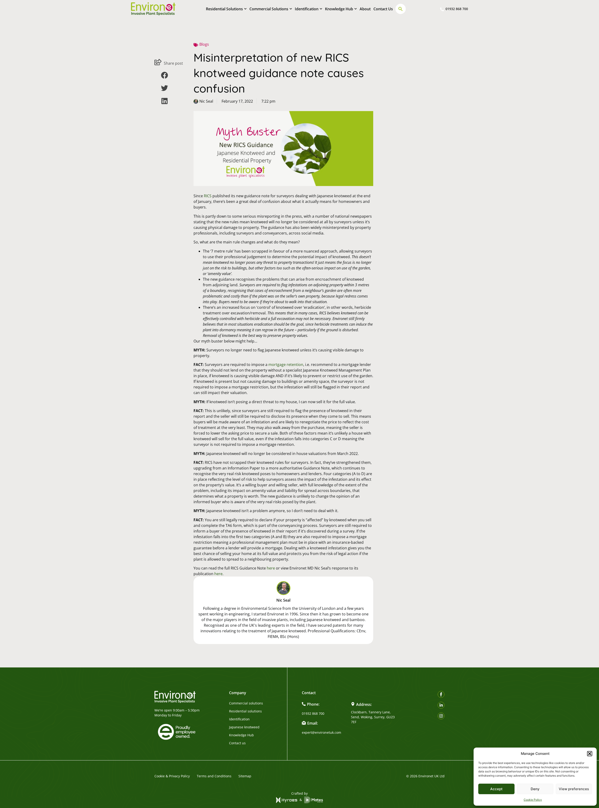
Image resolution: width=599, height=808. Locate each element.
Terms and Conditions (214, 776)
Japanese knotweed (244, 727)
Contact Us (383, 8)
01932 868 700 (313, 713)
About (365, 8)
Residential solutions (245, 711)
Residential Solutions (224, 8)
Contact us (237, 743)
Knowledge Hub (339, 8)
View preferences (574, 789)
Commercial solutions (246, 703)
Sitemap (244, 776)
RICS (208, 195)
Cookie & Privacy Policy (172, 776)
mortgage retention (285, 364)
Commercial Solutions (268, 8)
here (271, 568)
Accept (496, 789)
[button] (589, 753)
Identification (306, 8)
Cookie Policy (533, 799)
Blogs (204, 44)
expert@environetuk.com (321, 732)
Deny (535, 789)
